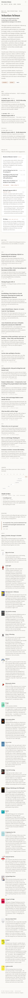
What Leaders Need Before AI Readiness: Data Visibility (10, 181)
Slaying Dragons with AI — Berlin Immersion (13, 132)
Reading (19, 4)
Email (18, 82)
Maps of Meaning (9, 634)
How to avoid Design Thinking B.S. (10, 438)
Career (14, 4)
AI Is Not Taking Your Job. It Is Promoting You (10, 171)
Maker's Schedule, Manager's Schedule (11, 535)
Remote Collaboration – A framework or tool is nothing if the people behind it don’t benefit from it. (14, 384)
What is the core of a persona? (9, 426)
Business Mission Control (10, 157)
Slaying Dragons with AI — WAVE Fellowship (13, 100)
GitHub (12, 82)
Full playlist (6, 185)
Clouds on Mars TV (15, 185)
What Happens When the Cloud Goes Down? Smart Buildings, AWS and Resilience (10, 176)
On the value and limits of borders (10, 353)
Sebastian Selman (6, 2)
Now (2, 4)
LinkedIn (4, 82)
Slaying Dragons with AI (8, 115)
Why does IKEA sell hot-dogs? (9, 411)
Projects (6, 4)
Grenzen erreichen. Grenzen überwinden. (12, 449)
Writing (10, 4)
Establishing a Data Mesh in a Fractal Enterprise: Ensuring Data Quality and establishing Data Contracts (12, 295)
